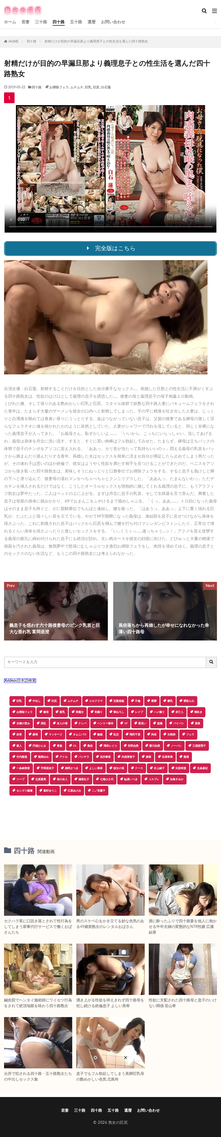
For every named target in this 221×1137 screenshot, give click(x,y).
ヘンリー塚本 (105, 723)
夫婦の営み (23, 723)
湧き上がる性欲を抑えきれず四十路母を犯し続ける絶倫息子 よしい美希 (110, 1003)
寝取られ (189, 701)
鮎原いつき (131, 779)
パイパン (178, 723)
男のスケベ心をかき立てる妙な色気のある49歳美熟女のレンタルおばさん (110, 924)
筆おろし (118, 712)
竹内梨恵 (21, 757)
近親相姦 (118, 701)
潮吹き (198, 712)
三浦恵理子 (199, 745)
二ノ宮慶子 (98, 790)
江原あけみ (74, 790)
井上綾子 (159, 768)
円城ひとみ (39, 745)
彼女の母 (118, 768)
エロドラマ (96, 701)
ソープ (20, 779)
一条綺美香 (23, 768)
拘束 (154, 734)
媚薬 (148, 757)
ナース (139, 768)
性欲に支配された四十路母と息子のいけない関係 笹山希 (183, 1003)
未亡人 (179, 712)
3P (125, 723)
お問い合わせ (113, 22)
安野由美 (133, 745)
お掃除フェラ (59, 87)
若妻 (26, 22)
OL (75, 745)
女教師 (171, 734)
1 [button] (9, 98)
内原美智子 (128, 757)
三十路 (41, 22)
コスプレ (154, 779)
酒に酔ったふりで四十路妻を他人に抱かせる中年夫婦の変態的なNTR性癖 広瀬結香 (183, 926)
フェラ (190, 734)
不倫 (137, 701)
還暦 (92, 22)
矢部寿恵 (180, 768)
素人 (19, 745)
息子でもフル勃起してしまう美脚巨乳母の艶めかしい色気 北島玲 (110, 1076)
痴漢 (186, 757)
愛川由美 (154, 745)
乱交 (116, 734)
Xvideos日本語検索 (20, 681)
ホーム (10, 22)
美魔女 (80, 712)
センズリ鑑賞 (24, 790)
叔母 (19, 734)
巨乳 (88, 87)
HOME (14, 41)
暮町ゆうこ (50, 790)
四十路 (59, 22)
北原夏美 (40, 779)
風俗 (90, 745)
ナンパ (82, 723)
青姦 (59, 745)
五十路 (76, 22)
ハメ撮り (159, 712)
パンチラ (83, 757)
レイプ (139, 712)
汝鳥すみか (177, 779)
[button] (8, 814)
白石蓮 (106, 87)
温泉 (197, 723)
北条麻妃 (202, 768)
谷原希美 (167, 757)
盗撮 (160, 723)
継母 (35, 734)
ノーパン (176, 745)
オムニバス (80, 734)
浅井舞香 (105, 757)
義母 (46, 712)
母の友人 (62, 779)
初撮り (99, 712)
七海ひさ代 (106, 779)
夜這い (142, 723)
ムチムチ (76, 87)
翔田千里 (135, 734)
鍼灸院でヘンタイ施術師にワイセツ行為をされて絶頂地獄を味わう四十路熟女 (38, 1003)
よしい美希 (96, 768)
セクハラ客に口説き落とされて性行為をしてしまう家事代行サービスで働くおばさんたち (38, 926)
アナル (64, 757)
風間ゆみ (43, 757)
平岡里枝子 (47, 768)
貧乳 (62, 712)
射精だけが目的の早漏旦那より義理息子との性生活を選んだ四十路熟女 (96, 41)
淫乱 (43, 723)
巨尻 (96, 87)
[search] (211, 662)
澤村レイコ (110, 745)
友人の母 (62, 723)
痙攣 (154, 701)
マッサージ (55, 734)
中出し (37, 701)
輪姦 (100, 734)
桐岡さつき (71, 768)
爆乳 (170, 701)
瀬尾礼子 (83, 779)
